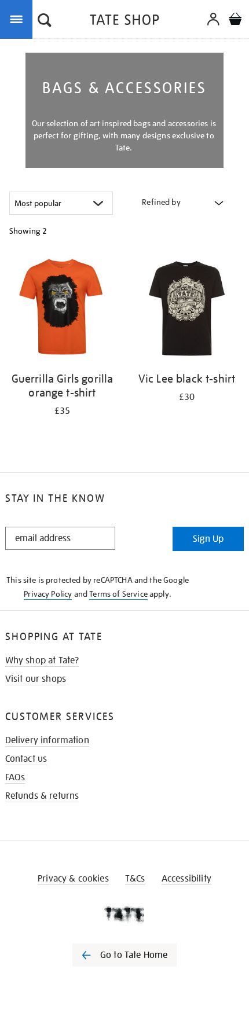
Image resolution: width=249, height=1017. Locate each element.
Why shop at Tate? (42, 660)
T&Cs (135, 878)
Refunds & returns (42, 796)
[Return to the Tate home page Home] (124, 21)
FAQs (15, 777)
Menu (18, 18)
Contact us (26, 759)
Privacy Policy (48, 594)
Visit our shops (35, 679)
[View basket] (235, 20)
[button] (44, 21)
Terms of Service (118, 594)
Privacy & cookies (73, 878)
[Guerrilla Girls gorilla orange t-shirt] (62, 310)
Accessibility (186, 878)
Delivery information (47, 740)
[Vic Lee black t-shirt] (186, 310)
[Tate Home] (124, 914)
